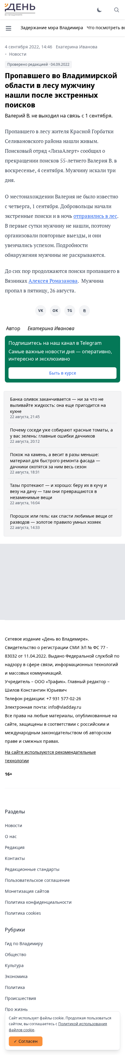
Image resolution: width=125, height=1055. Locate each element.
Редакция (15, 847)
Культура (14, 965)
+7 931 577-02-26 (63, 698)
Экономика (16, 976)
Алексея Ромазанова (53, 280)
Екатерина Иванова (76, 47)
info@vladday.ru (64, 707)
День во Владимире (20, 10)
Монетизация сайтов (27, 891)
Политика (15, 987)
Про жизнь (16, 1009)
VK (40, 310)
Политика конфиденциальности (38, 902)
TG (69, 310)
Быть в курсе (62, 373)
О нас (11, 836)
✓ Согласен (26, 1041)
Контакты (15, 858)
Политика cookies (23, 913)
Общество (15, 954)
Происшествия (20, 998)
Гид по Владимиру (24, 943)
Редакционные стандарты (32, 869)
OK (55, 310)
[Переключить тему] (99, 9)
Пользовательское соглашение (37, 880)
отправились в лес (95, 215)
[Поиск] (116, 9)
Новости (17, 54)
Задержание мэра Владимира (52, 27)
